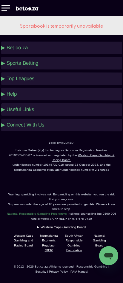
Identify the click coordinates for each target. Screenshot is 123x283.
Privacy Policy (59, 271)
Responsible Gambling (91, 266)
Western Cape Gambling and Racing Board (23, 240)
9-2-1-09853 (100, 169)
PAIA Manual (79, 271)
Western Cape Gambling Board (63, 227)
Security (40, 271)
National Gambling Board (99, 240)
